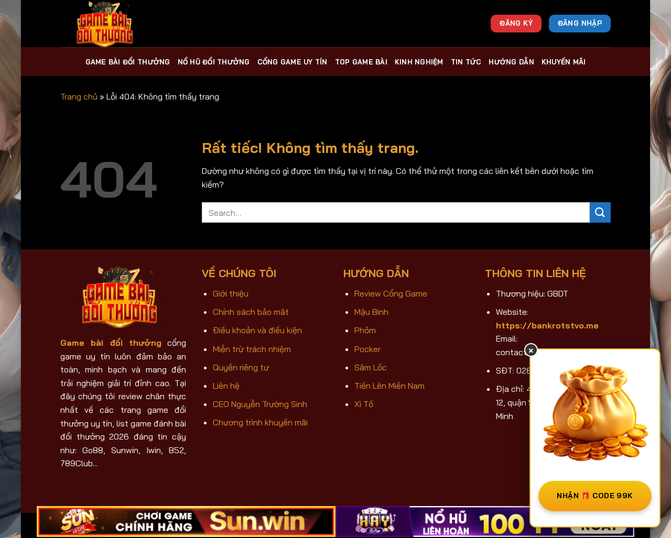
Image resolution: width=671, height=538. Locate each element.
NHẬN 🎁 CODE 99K (595, 495)
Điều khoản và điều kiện (257, 330)
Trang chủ (79, 96)
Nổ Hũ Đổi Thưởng (214, 62)
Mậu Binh (371, 311)
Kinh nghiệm (419, 62)
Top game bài (361, 62)
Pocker (367, 349)
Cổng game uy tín (292, 62)
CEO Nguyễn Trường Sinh (260, 404)
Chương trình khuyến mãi (260, 422)
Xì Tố (363, 404)
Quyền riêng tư (241, 367)
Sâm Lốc (370, 367)
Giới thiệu (230, 293)
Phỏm (365, 330)
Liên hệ (226, 385)
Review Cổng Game (390, 293)
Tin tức (466, 62)
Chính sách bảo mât (251, 311)
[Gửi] (600, 212)
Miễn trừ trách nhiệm (252, 349)
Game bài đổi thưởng (127, 62)
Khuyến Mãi (564, 62)
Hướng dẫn (511, 62)
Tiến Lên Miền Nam (389, 385)
